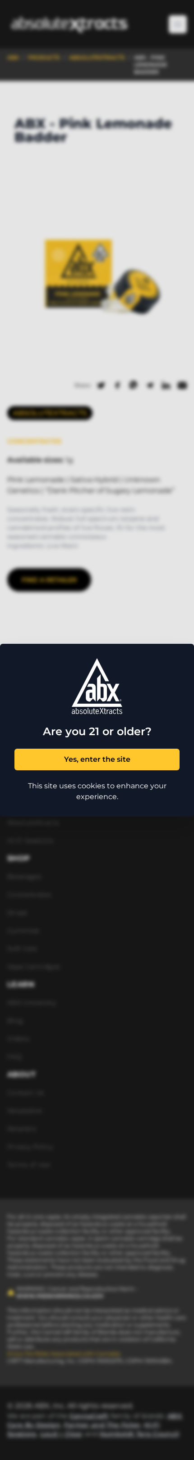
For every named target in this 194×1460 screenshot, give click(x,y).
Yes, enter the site (97, 759)
